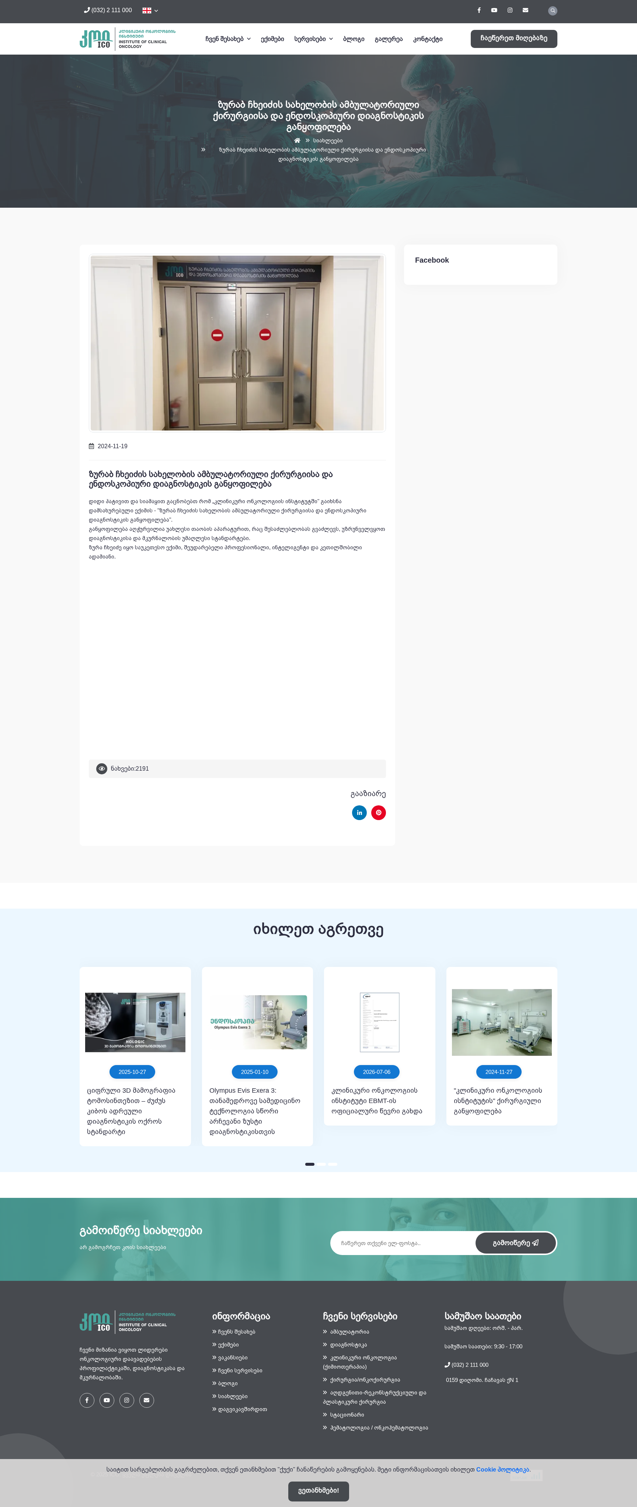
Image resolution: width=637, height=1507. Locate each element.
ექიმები (272, 39)
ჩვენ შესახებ (225, 39)
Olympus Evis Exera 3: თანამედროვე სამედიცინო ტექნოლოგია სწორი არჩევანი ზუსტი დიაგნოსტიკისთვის (254, 1111)
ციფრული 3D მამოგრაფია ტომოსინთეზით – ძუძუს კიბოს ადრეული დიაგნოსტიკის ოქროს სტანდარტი (131, 1111)
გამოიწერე (512, 1243)
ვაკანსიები (233, 1357)
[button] (309, 1164)
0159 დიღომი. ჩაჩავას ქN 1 (481, 1380)
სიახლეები (328, 140)
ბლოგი (354, 39)
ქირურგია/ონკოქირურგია (364, 1379)
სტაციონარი (346, 1414)
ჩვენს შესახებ (236, 1331)
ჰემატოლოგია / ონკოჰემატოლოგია (378, 1427)
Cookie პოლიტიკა (502, 1469)
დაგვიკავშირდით (242, 1409)
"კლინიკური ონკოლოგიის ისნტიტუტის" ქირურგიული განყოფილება (498, 1101)
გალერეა (389, 39)
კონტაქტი (428, 39)
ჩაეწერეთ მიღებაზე (514, 38)
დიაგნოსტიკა (348, 1344)
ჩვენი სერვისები (240, 1370)
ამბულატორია (349, 1331)
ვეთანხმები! (318, 1490)
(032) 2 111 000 (111, 10)
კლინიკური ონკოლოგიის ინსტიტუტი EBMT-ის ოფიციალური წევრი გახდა (376, 1101)
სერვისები (311, 39)
